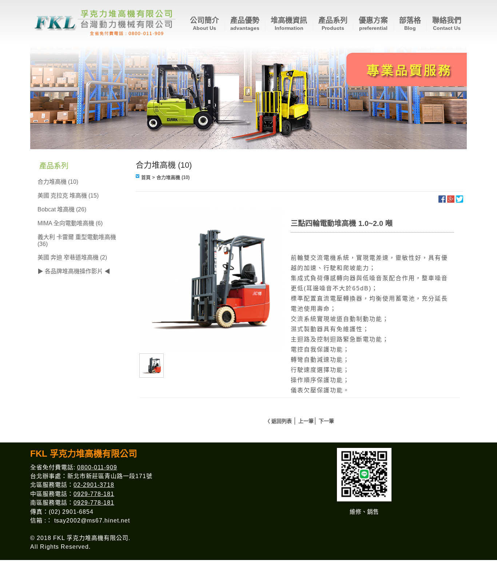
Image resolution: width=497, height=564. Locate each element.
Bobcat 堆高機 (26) (61, 209)
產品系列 (332, 23)
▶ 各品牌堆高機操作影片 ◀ (73, 271)
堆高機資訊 (289, 23)
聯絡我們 (446, 23)
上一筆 (306, 421)
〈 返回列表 (278, 421)
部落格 (410, 23)
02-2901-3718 (93, 485)
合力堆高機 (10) (57, 182)
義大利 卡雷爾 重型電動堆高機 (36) (76, 240)
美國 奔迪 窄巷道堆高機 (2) (72, 257)
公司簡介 (204, 23)
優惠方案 (373, 23)
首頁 (146, 177)
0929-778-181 (93, 494)
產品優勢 (244, 23)
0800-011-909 (97, 467)
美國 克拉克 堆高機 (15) (68, 195)
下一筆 (326, 421)
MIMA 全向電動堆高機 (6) (70, 223)
